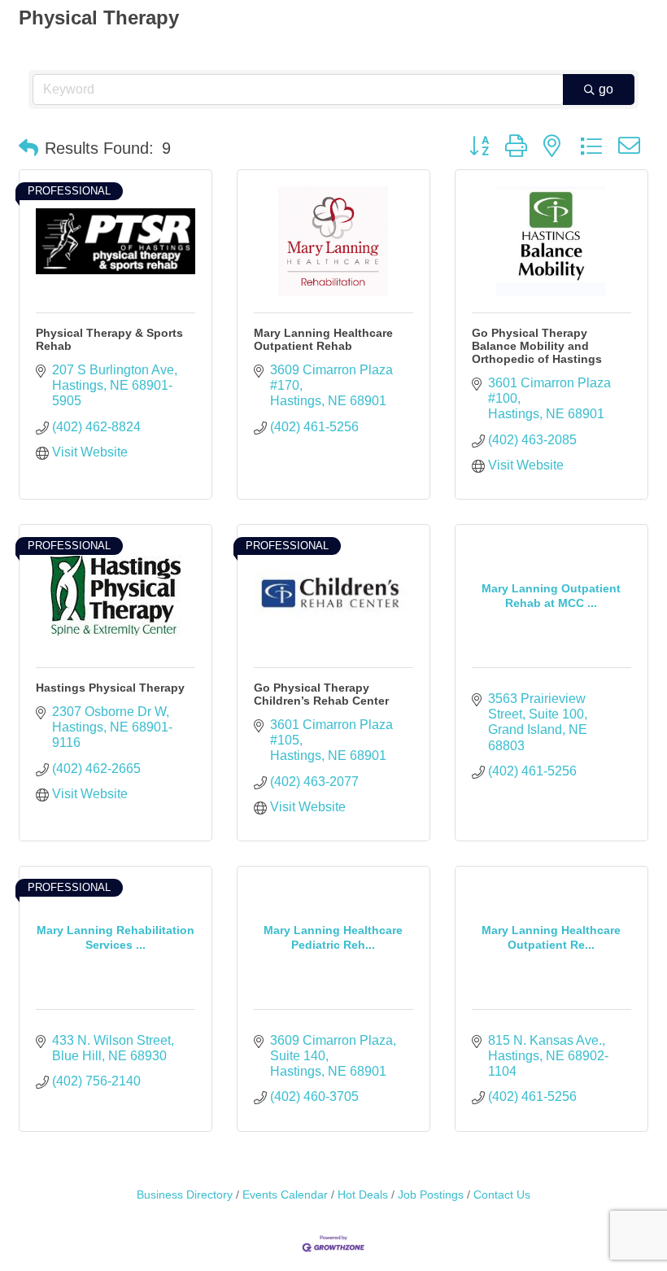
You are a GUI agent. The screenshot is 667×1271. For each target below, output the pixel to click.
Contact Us (501, 1195)
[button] (28, 148)
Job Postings (431, 1195)
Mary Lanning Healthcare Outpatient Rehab (323, 339)
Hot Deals (363, 1195)
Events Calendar (285, 1195)
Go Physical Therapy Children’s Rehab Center (321, 694)
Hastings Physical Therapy (110, 687)
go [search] (606, 89)
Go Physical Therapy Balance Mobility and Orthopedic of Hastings (537, 345)
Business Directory (185, 1195)
